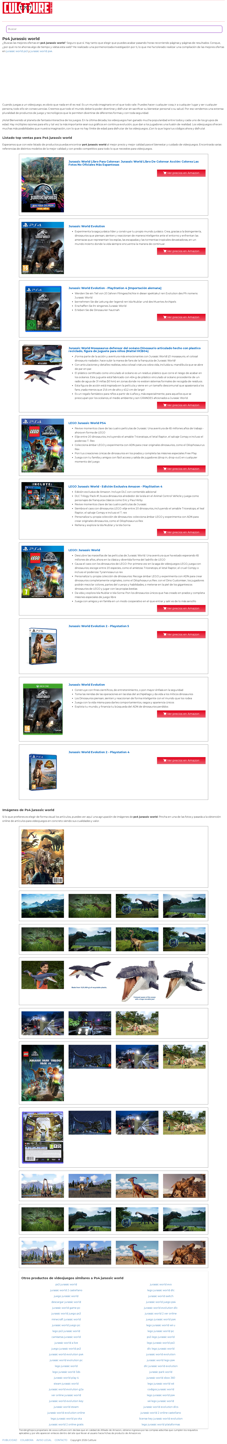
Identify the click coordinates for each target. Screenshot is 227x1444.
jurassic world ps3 (17, 51)
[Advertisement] (113, 78)
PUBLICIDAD (9, 1440)
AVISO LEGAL (44, 1440)
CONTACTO (61, 1440)
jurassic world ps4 (41, 51)
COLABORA (26, 1440)
